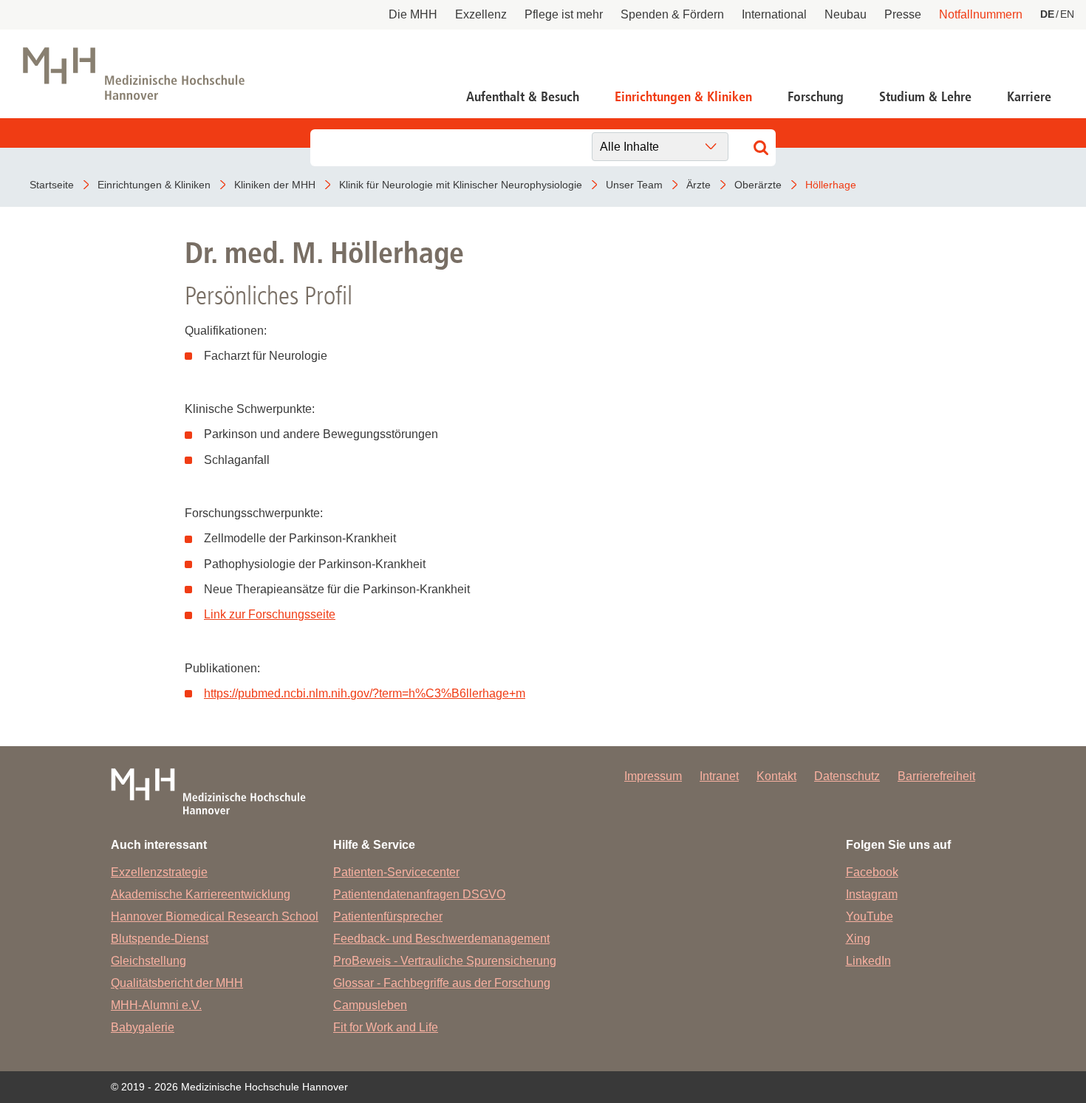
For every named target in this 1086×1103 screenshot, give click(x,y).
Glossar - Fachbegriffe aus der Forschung (441, 983)
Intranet (719, 776)
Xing (858, 938)
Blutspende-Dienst (159, 938)
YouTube (869, 916)
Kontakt (776, 776)
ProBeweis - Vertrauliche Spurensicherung (444, 961)
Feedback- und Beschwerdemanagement (441, 938)
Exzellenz (481, 14)
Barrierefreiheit (936, 776)
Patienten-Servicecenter (396, 872)
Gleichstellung (148, 961)
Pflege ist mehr (564, 14)
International (774, 14)
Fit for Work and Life (385, 1027)
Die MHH (413, 14)
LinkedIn (868, 961)
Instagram (872, 894)
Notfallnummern (980, 14)
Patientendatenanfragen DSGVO (419, 894)
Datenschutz (847, 776)
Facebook (872, 872)
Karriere (1029, 97)
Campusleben (370, 1005)
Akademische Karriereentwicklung (200, 894)
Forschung (816, 97)
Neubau (845, 14)
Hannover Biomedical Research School (214, 916)
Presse (902, 14)
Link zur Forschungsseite (269, 614)
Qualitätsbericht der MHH (177, 983)
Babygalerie (142, 1027)
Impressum (653, 776)
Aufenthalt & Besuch (522, 97)
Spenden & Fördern (672, 14)
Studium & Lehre (925, 97)
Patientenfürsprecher (388, 916)
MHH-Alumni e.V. (156, 1005)
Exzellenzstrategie (159, 872)
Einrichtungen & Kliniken (683, 97)
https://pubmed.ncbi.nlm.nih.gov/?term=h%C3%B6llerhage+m (364, 693)
